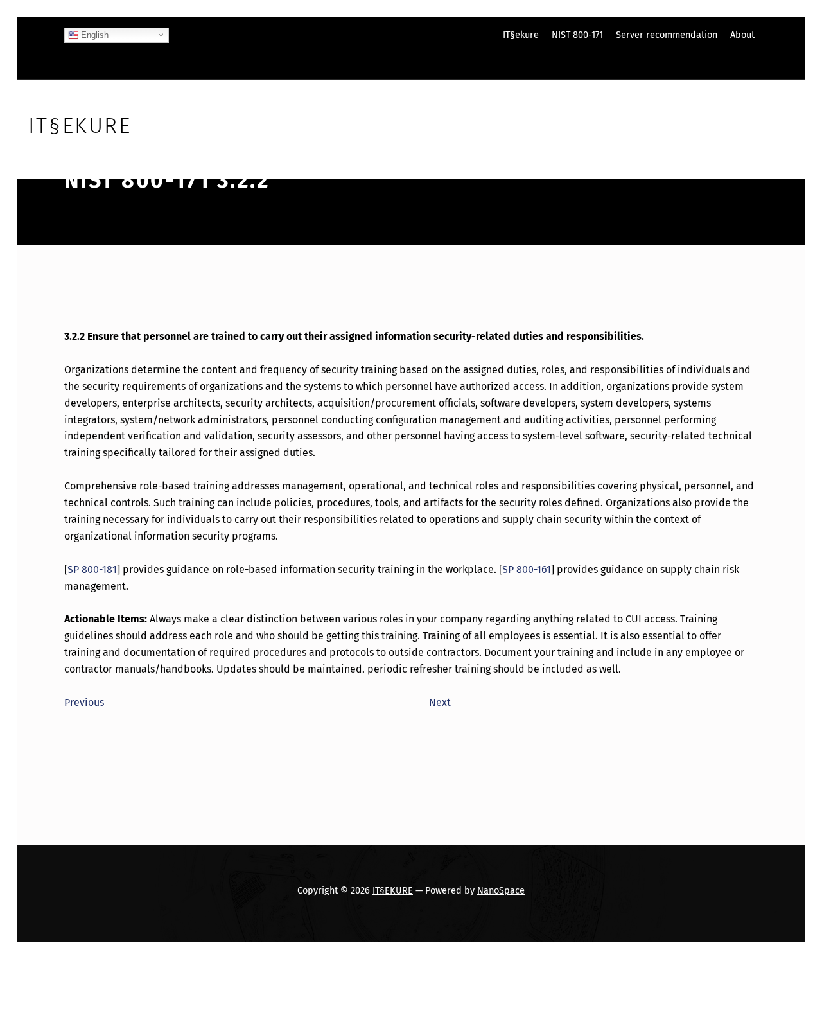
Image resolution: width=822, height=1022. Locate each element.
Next (440, 702)
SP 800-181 (92, 569)
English (93, 34)
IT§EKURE (392, 890)
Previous (84, 702)
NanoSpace (501, 890)
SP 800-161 (526, 569)
